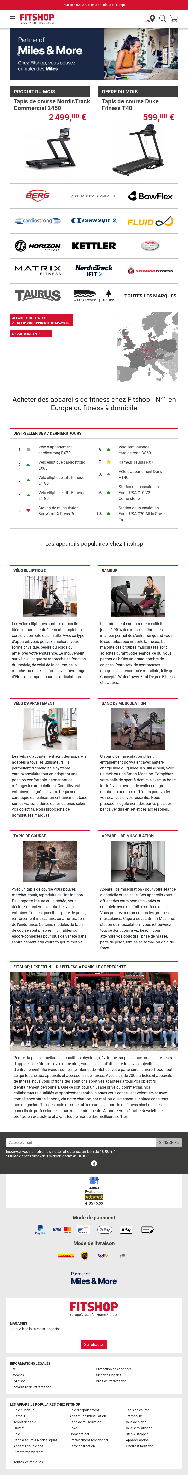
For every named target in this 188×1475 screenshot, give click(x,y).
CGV (15, 1369)
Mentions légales (108, 1375)
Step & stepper (137, 1434)
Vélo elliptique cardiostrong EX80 (61, 465)
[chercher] (162, 19)
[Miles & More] (94, 1278)
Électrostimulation (139, 1446)
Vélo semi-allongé (139, 1428)
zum (36, 1329)
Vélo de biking (136, 1422)
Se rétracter (94, 1344)
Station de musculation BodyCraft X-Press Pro (58, 511)
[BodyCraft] (94, 196)
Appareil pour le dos (28, 1446)
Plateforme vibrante (28, 1452)
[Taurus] (38, 296)
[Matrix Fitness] (38, 271)
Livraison (19, 1381)
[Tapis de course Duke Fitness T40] (138, 150)
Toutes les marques (28, 1462)
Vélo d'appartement (34, 703)
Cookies (18, 1375)
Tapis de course (29, 836)
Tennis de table (24, 1422)
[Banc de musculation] (138, 728)
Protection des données (114, 1369)
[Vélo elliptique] (50, 596)
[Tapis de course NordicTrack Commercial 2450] (50, 150)
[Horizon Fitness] (38, 246)
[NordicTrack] (94, 271)
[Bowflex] (150, 196)
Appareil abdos (137, 1440)
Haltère (18, 1428)
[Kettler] (94, 246)
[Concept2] (94, 221)
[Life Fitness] (150, 246)
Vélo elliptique (29, 570)
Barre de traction (82, 1446)
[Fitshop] (37, 18)
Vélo (16, 1434)
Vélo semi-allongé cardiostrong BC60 (135, 450)
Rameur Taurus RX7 (136, 462)
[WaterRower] (94, 296)
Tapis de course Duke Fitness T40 (130, 104)
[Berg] (38, 196)
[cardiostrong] (38, 221)
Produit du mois (34, 92)
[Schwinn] (150, 271)
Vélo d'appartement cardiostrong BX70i (55, 450)
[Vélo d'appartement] (50, 728)
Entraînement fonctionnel (89, 1440)
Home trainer (79, 1434)
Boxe (73, 1428)
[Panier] (175, 19)
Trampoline (134, 1416)
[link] (94, 347)
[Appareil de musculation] (138, 861)
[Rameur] (138, 596)
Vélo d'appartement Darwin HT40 (142, 474)
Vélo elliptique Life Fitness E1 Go (61, 480)
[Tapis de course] (50, 861)
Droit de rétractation (111, 1381)
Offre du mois (120, 92)
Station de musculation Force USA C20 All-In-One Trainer (140, 514)
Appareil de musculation (128, 836)
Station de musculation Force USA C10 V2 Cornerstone (139, 492)
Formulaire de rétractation (31, 1387)
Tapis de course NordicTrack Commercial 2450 (52, 104)
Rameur (110, 570)
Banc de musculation (124, 703)
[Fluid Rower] (150, 221)
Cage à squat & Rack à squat (35, 1440)
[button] (18, 54)
